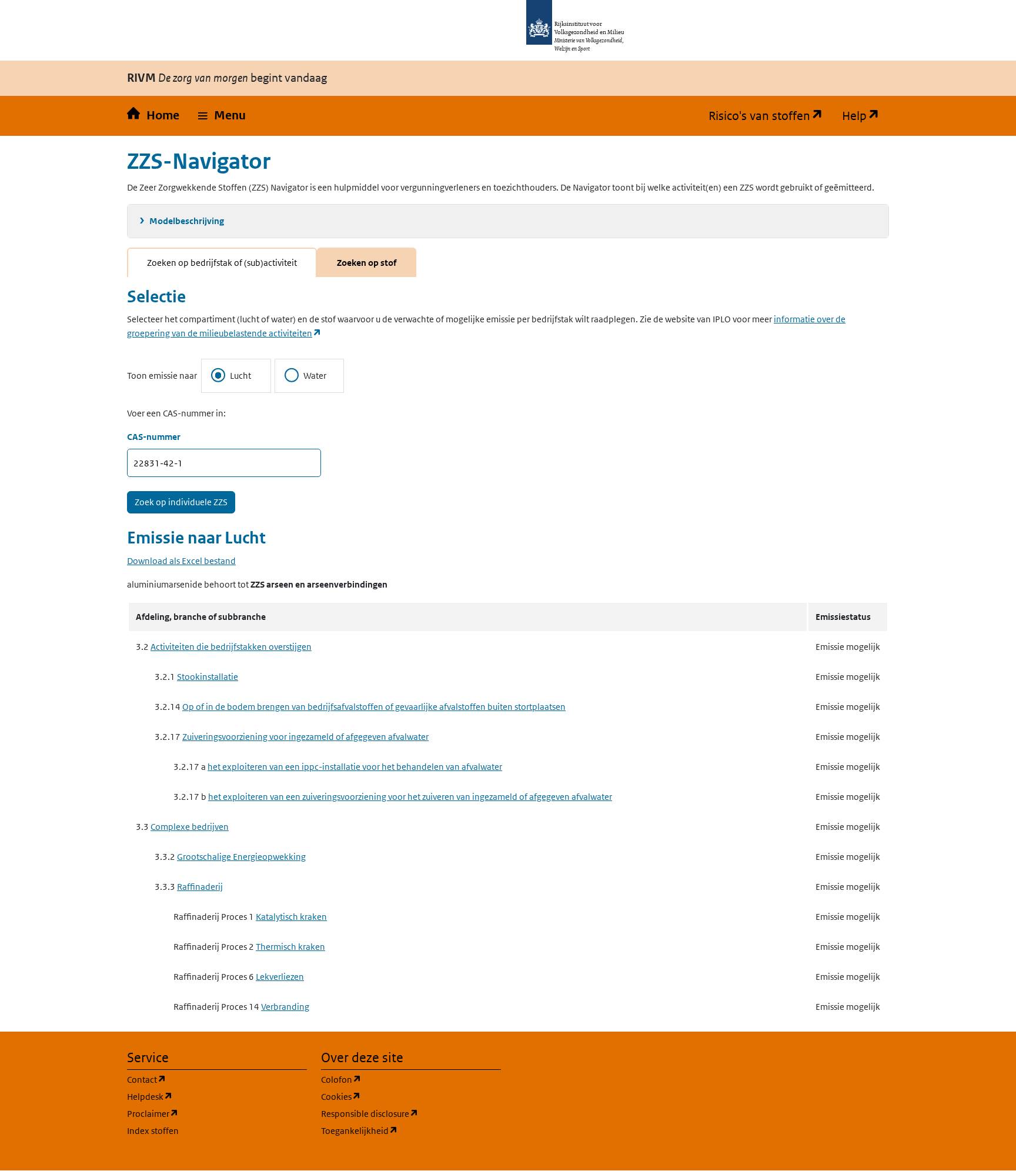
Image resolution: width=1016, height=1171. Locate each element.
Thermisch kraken (290, 946)
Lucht (240, 375)
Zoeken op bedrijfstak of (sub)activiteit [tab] (222, 262)
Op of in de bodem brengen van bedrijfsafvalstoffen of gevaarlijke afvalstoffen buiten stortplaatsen (374, 706)
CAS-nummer (154, 436)
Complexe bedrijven (190, 826)
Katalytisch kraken (291, 916)
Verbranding (285, 1006)
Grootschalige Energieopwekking (241, 856)
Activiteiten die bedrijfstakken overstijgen (231, 646)
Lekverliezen (280, 976)
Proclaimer (209, 1113)
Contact (203, 1079)
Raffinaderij (200, 886)
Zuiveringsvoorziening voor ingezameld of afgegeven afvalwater (305, 736)
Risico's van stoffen (770, 116)
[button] (222, 116)
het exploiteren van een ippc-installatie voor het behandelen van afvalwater (355, 766)
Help (865, 116)
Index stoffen (153, 1130)
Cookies (397, 1096)
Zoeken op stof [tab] (366, 262)
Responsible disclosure (411, 1113)
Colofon (397, 1079)
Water (314, 375)
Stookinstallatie (207, 676)
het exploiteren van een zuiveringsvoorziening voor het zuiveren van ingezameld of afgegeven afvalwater (410, 796)
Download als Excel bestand (181, 560)
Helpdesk (206, 1096)
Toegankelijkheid (411, 1130)
